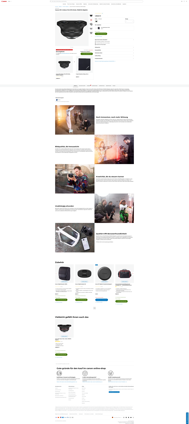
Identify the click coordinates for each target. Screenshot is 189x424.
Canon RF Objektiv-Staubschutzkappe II (103, 284)
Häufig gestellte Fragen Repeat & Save (60, 397)
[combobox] (96, 1)
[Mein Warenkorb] (186, 1)
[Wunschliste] (184, 1)
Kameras (83, 391)
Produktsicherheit (71, 398)
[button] (96, 21)
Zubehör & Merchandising (86, 401)
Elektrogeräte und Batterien (59, 395)
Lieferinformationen (58, 389)
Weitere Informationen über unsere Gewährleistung (91, 381)
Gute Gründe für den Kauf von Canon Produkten (116, 381)
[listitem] (91, 15)
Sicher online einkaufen (72, 392)
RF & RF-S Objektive (66, 6)
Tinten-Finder (84, 396)
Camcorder (83, 399)
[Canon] (4, 1)
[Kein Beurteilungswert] (98, 13)
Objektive (60, 6)
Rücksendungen (57, 391)
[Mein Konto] (182, 1)
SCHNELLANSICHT (64, 281)
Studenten (83, 389)
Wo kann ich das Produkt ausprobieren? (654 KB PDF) (104, 61)
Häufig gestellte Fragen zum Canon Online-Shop (60, 393)
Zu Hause (56, 6)
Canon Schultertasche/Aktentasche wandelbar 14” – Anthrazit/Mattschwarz (123, 285)
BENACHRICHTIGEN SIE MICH (102, 299)
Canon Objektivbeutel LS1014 (105, 27)
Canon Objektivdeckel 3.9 (80, 284)
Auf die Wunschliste (99, 36)
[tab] (75, 85)
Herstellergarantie (71, 390)
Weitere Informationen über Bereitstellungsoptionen (66, 381)
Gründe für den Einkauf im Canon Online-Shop (73, 388)
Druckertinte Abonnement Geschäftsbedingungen (72, 396)
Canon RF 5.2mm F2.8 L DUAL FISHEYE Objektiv (63, 339)
